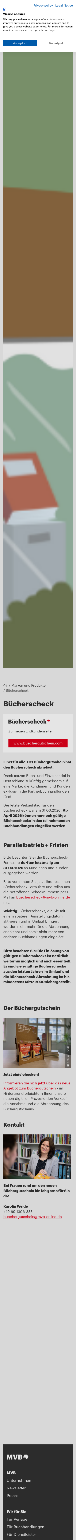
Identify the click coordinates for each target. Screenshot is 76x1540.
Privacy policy (43, 5)
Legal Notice (64, 5)
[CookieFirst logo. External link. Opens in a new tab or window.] (4, 9)
